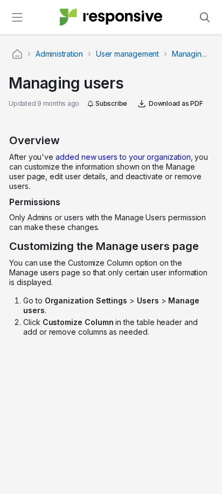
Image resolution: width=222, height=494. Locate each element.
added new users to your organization (123, 156)
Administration (59, 53)
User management (127, 53)
